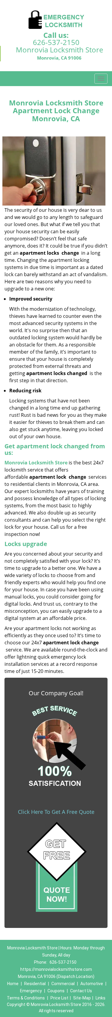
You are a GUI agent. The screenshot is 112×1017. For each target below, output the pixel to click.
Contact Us (81, 990)
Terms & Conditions (26, 998)
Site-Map (82, 998)
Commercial (63, 983)
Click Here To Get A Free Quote (56, 811)
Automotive (91, 983)
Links (100, 998)
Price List (59, 998)
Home (13, 983)
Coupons (56, 990)
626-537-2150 (56, 42)
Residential (35, 983)
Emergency (31, 990)
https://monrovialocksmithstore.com (56, 969)
